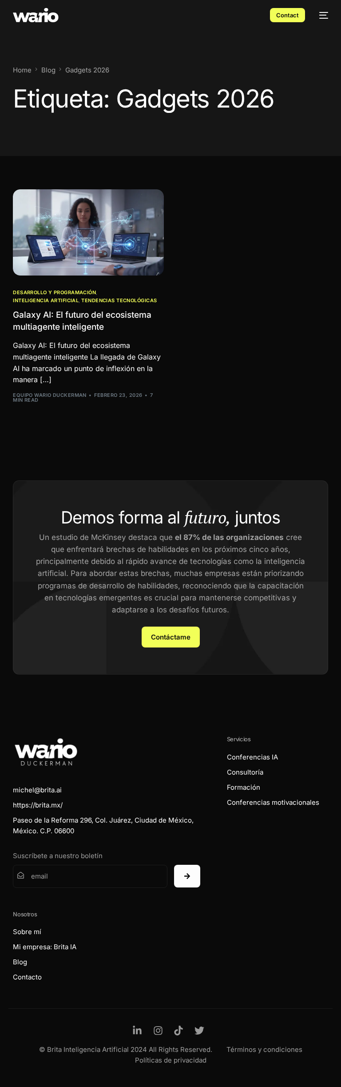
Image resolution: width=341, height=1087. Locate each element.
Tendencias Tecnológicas (119, 300)
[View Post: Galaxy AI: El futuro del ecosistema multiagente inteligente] (88, 232)
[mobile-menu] (321, 15)
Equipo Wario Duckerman (50, 395)
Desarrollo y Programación (54, 292)
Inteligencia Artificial (46, 300)
